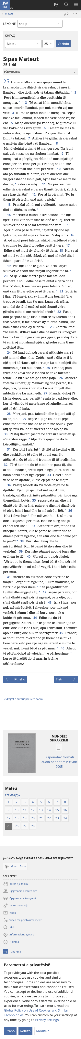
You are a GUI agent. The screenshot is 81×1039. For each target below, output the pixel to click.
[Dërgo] (66, 14)
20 (6, 276)
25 (6, 81)
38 (22, 541)
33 (49, 474)
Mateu (9, 13)
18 (61, 250)
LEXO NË (9, 24)
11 (44, 184)
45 (62, 633)
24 (9, 352)
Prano (10, 1031)
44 (35, 617)
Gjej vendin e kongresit (19, 898)
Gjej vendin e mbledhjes (20, 891)
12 (34, 194)
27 (46, 393)
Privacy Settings (47, 1020)
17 (68, 245)
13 (9, 204)
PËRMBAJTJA (12, 795)
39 (21, 551)
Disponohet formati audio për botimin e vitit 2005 (59, 762)
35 (34, 500)
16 (73, 235)
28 (9, 413)
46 (63, 648)
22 (59, 311)
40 (29, 556)
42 (45, 592)
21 (62, 291)
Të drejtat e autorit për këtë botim (23, 699)
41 (9, 576)
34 (9, 485)
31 (9, 449)
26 (61, 378)
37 (34, 525)
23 (52, 327)
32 (6, 464)
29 (25, 418)
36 (70, 510)
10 (59, 168)
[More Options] (75, 14)
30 (6, 434)
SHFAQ (10, 36)
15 (69, 225)
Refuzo (25, 1031)
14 (9, 214)
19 (9, 265)
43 (50, 602)
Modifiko (43, 1031)
